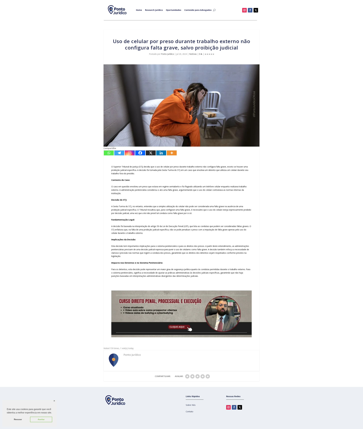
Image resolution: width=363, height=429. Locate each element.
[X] (151, 152)
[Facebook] (140, 152)
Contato (189, 411)
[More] (172, 152)
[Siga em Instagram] (244, 10)
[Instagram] (130, 152)
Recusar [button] (18, 419)
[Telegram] (119, 152)
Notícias (193, 54)
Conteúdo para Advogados (198, 10)
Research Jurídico (154, 10)
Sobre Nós (191, 405)
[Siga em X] (256, 10)
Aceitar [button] (41, 419)
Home (139, 10)
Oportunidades (173, 10)
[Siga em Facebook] (250, 10)
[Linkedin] (161, 152)
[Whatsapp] (109, 152)
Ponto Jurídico (167, 54)
